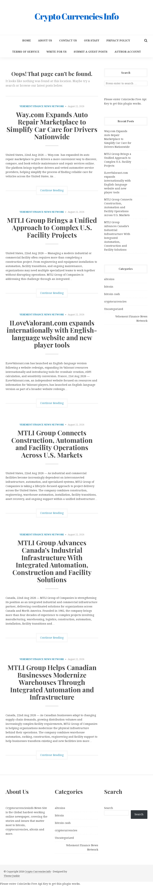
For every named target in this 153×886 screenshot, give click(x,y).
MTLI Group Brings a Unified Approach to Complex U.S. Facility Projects (52, 227)
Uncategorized (113, 309)
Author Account (128, 51)
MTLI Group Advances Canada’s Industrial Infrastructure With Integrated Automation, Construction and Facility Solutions (52, 561)
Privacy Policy (118, 40)
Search (108, 808)
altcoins (109, 279)
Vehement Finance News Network (42, 106)
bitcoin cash (112, 294)
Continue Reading (52, 190)
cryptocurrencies (115, 301)
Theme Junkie (12, 875)
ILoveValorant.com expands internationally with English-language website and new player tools (52, 333)
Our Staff (91, 40)
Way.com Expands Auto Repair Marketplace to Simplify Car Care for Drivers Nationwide (52, 125)
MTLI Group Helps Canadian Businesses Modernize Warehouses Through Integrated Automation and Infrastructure (51, 682)
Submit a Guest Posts (90, 51)
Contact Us (68, 40)
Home (26, 40)
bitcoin (108, 286)
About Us (45, 40)
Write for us (56, 51)
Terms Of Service (25, 51)
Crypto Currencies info (38, 871)
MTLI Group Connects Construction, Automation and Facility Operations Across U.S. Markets (52, 443)
